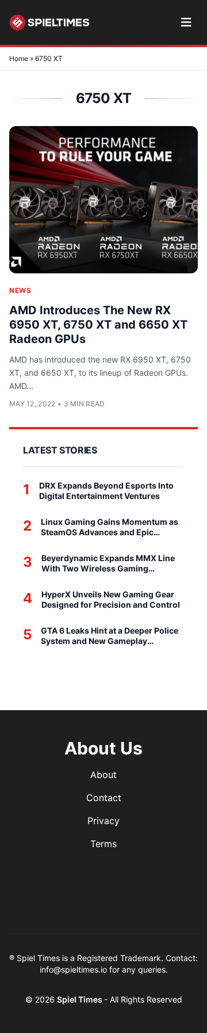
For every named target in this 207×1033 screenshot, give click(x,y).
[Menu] (186, 22)
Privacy (103, 820)
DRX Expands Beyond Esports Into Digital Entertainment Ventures (106, 491)
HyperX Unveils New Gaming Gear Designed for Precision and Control (110, 599)
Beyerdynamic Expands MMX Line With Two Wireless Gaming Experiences (108, 563)
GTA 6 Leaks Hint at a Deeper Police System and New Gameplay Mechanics (109, 636)
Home (18, 58)
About (103, 774)
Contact (103, 797)
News (20, 290)
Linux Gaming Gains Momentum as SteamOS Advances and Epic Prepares (109, 527)
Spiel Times (80, 999)
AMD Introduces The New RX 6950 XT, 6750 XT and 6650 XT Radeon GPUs (98, 324)
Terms (103, 843)
